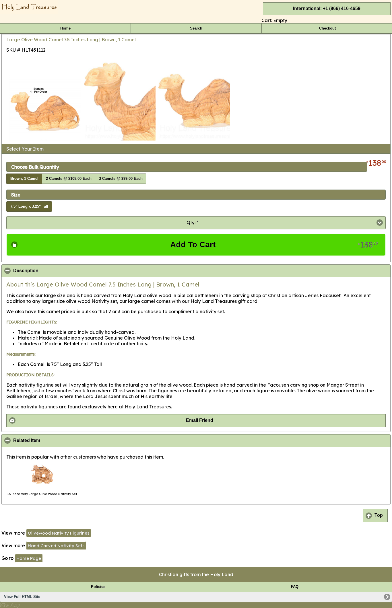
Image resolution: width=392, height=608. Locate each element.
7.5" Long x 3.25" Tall (29, 206)
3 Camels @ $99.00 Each (121, 179)
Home (65, 28)
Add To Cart (274, 244)
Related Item (54, 440)
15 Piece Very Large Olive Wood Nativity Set (42, 494)
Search (196, 28)
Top (378, 515)
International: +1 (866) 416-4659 (326, 8)
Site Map (10, 605)
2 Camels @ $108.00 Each (69, 179)
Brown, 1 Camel (24, 179)
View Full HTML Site (22, 597)
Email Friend (199, 420)
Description (53, 271)
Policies (98, 587)
